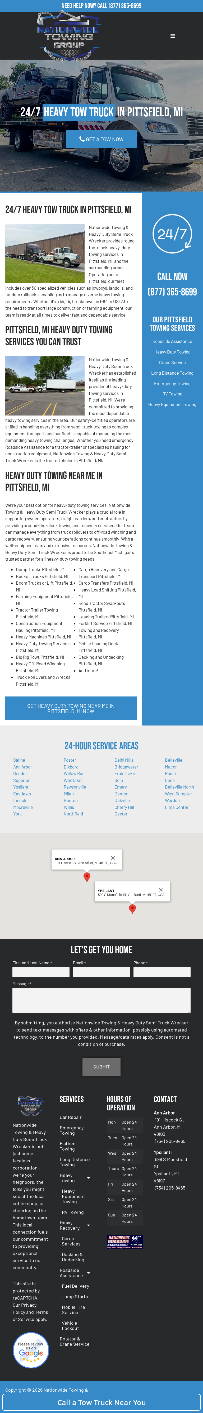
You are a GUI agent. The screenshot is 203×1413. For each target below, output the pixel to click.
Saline (19, 759)
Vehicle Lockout (70, 1325)
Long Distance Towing (172, 372)
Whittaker (73, 780)
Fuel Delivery (75, 1286)
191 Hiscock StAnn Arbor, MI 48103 (169, 1127)
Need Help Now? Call (85, 6)
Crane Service (172, 362)
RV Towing (172, 393)
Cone (170, 780)
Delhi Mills (123, 759)
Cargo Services (71, 1241)
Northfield (73, 813)
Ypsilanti (21, 786)
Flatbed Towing (68, 1146)
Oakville (122, 800)
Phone (140, 963)
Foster (70, 759)
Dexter (120, 813)
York (17, 813)
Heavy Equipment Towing (172, 404)
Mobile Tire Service (73, 1309)
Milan (69, 793)
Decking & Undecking (73, 1256)
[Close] (113, 858)
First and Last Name (32, 963)
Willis (69, 807)
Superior (21, 780)
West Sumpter (178, 793)
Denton (121, 793)
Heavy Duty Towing (172, 351)
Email (79, 963)
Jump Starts (75, 1296)
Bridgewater (126, 766)
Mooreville (23, 807)
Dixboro (71, 766)
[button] (87, 877)
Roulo (170, 773)
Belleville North (179, 786)
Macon (171, 766)
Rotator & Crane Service (75, 1341)
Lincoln (20, 800)
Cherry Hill (124, 807)
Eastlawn (22, 793)
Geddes (20, 773)
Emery (120, 786)
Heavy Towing (67, 1177)
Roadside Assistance (172, 341)
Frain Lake (124, 773)
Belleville (173, 759)
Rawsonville (75, 786)
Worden (172, 800)
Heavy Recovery (70, 1225)
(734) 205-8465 (170, 1141)
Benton (71, 800)
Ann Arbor (22, 766)
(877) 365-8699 (124, 6)
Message (21, 983)
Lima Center (176, 807)
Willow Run (74, 773)
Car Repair (71, 1117)
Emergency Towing (172, 383)
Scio (118, 780)
